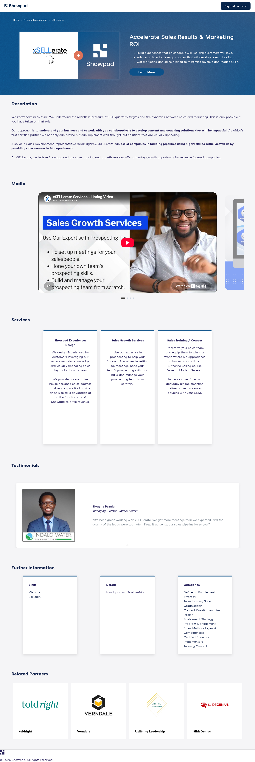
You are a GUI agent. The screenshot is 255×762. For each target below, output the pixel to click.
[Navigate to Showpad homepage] (15, 6)
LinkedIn (35, 597)
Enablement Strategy (199, 619)
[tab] (123, 298)
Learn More (146, 72)
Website (34, 592)
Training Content (195, 646)
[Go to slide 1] (127, 545)
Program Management (200, 623)
